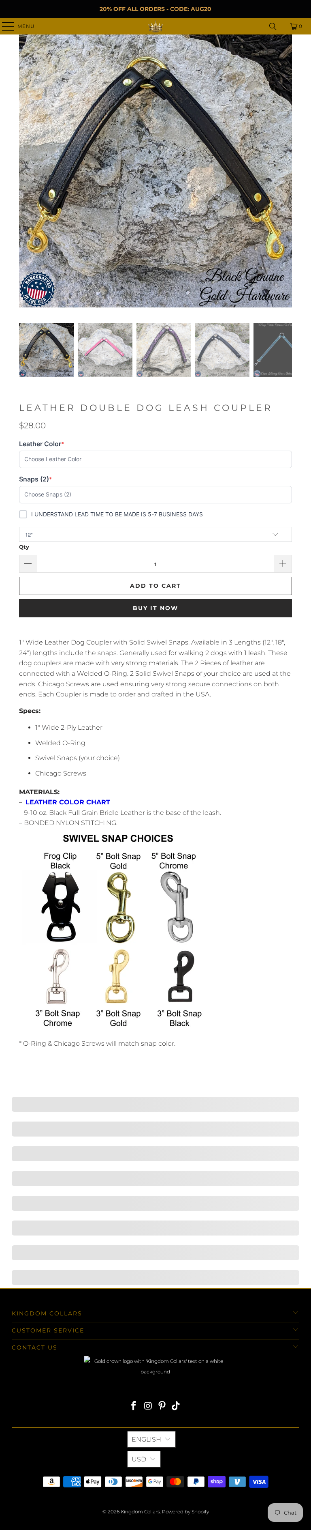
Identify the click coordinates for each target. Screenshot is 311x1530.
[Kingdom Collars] (155, 26)
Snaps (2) (35, 479)
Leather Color (41, 444)
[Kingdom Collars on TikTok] (176, 1406)
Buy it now (155, 608)
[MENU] (4, 26)
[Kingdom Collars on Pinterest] (162, 1406)
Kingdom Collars (140, 1512)
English (146, 1439)
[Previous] (25, 172)
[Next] (285, 172)
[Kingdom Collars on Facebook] (134, 1406)
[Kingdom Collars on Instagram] (148, 1406)
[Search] (273, 26)
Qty (24, 547)
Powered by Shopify (185, 1512)
